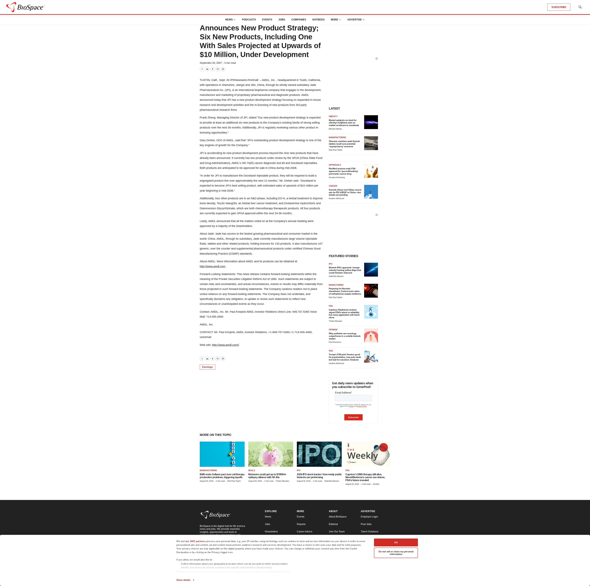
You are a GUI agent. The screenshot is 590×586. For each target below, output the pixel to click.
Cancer (333, 186)
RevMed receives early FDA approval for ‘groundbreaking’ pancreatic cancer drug (343, 171)
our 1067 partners (195, 541)
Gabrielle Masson (336, 276)
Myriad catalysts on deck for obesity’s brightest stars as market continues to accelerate (344, 123)
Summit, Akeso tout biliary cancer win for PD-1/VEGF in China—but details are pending (345, 192)
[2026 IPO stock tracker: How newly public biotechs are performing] (319, 454)
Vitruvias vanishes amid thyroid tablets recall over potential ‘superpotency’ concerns (344, 144)
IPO (330, 264)
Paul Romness (335, 342)
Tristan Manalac (335, 321)
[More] (234, 19)
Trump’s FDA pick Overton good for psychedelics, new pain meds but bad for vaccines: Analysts (345, 357)
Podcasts (249, 19)
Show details (183, 580)
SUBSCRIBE (558, 7)
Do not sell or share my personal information (396, 552)
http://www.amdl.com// (225, 344)
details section (281, 571)
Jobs (281, 19)
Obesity (333, 116)
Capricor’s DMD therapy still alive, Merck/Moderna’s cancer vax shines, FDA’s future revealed (365, 477)
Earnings (207, 367)
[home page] (25, 7)
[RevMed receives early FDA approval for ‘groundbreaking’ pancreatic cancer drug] (371, 171)
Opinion (333, 329)
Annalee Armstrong (337, 177)
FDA (331, 306)
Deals (251, 470)
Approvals (335, 165)
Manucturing (336, 285)
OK (396, 542)
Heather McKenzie (336, 198)
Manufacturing (337, 137)
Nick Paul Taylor (335, 150)
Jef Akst (376, 484)
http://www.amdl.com (212, 266)
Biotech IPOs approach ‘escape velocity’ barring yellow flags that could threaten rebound (345, 270)
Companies (298, 19)
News (229, 19)
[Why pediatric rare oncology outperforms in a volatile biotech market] (371, 335)
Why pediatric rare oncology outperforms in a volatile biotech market (345, 336)
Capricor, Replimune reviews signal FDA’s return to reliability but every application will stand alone (344, 314)
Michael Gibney (335, 129)
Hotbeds (318, 19)
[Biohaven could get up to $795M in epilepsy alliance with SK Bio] (270, 454)
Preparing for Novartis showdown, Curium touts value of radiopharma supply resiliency (345, 291)
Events (267, 19)
